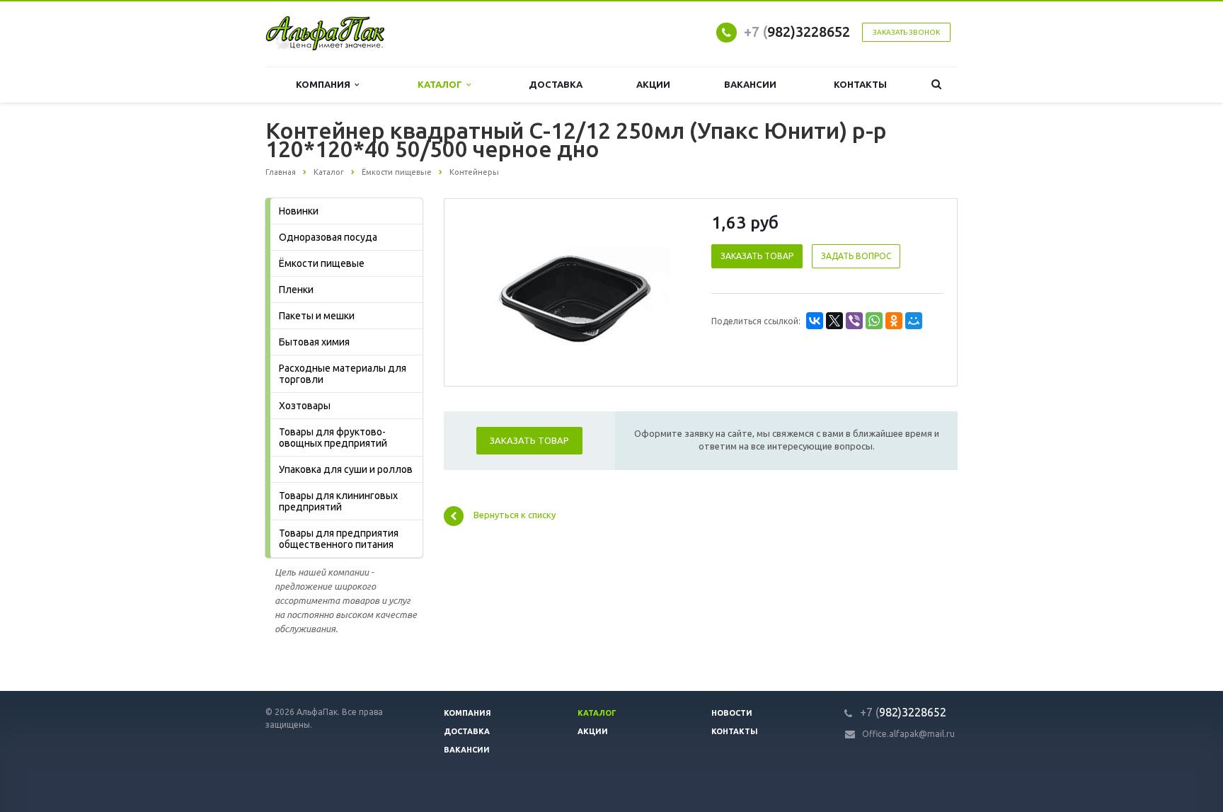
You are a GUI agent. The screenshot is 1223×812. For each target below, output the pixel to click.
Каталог (442, 84)
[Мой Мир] (913, 320)
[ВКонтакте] (814, 320)
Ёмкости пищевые (321, 263)
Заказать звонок (906, 32)
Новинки (298, 211)
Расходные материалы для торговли (342, 373)
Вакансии (750, 84)
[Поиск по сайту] (936, 85)
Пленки (296, 289)
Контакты (860, 84)
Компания (325, 84)
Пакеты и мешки (317, 315)
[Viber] (854, 320)
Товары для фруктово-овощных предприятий (333, 437)
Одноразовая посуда (328, 237)
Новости (731, 713)
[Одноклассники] (893, 320)
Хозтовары (305, 405)
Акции (653, 84)
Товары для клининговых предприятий (338, 501)
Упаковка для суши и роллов (346, 469)
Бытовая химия (314, 342)
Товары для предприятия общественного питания (338, 538)
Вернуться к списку (514, 515)
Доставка (555, 84)
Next (665, 292)
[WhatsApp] (874, 320)
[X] (834, 320)
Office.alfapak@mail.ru (908, 733)
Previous (484, 292)
